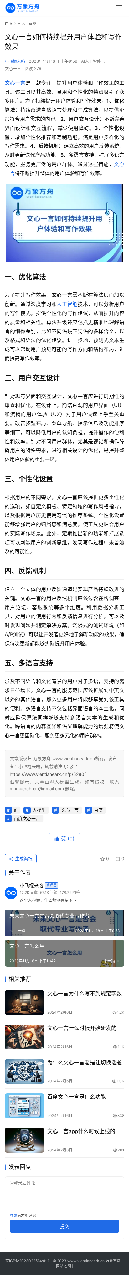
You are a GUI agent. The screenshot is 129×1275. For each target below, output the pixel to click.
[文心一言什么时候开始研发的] (24, 1037)
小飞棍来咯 (15, 61)
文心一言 (13, 68)
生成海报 (23, 858)
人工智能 (67, 304)
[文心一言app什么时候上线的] (24, 1140)
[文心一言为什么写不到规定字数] (24, 1002)
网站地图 (63, 1266)
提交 (64, 1226)
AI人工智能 (91, 61)
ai (15, 810)
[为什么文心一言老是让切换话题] (24, 1071)
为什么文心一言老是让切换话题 (84, 1062)
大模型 (39, 810)
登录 (13, 1215)
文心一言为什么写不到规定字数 (84, 993)
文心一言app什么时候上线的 (81, 1131)
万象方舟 (113, 1260)
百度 (98, 810)
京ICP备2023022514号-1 (27, 1260)
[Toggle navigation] (119, 7)
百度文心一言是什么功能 (76, 1097)
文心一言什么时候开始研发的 (81, 1028)
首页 (8, 23)
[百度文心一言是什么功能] (24, 1105)
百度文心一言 (27, 818)
